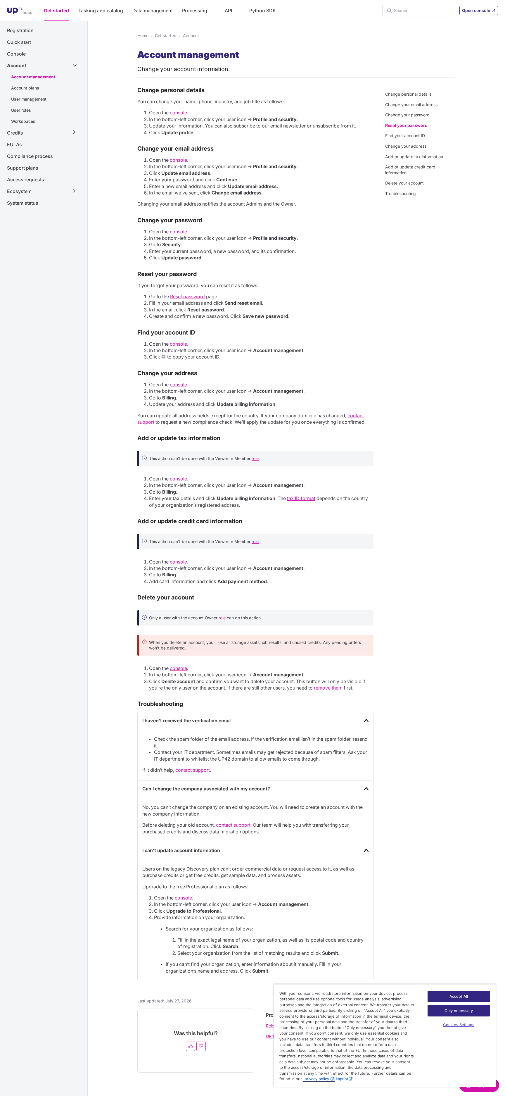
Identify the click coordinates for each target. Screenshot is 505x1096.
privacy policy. (316, 1078)
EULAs (14, 144)
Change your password (407, 114)
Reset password (187, 296)
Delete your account (404, 182)
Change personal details (408, 94)
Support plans (22, 168)
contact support (192, 770)
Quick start (19, 42)
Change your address (405, 146)
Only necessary (459, 1010)
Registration (20, 30)
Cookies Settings (458, 1024)
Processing (194, 10)
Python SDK (262, 10)
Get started (56, 10)
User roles (21, 110)
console (178, 113)
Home (142, 35)
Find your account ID (405, 135)
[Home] (19, 10)
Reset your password (406, 125)
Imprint (342, 1078)
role (255, 458)
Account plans (25, 87)
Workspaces (23, 121)
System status (22, 203)
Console (16, 54)
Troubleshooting (400, 193)
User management (28, 98)
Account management (33, 76)
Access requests (25, 179)
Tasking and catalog (100, 10)
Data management (152, 10)
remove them (328, 688)
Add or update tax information (414, 156)
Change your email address (411, 104)
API (228, 10)
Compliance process (30, 156)
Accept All (458, 996)
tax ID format (301, 498)
